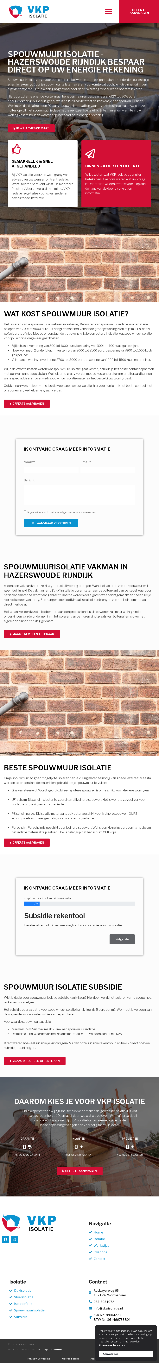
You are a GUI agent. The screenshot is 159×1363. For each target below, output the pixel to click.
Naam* (29, 462)
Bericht (29, 480)
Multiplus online (50, 1349)
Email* (85, 462)
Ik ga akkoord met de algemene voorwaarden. (62, 512)
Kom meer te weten (112, 1345)
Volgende (122, 939)
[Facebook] (5, 1239)
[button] (108, 11)
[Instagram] (14, 1239)
